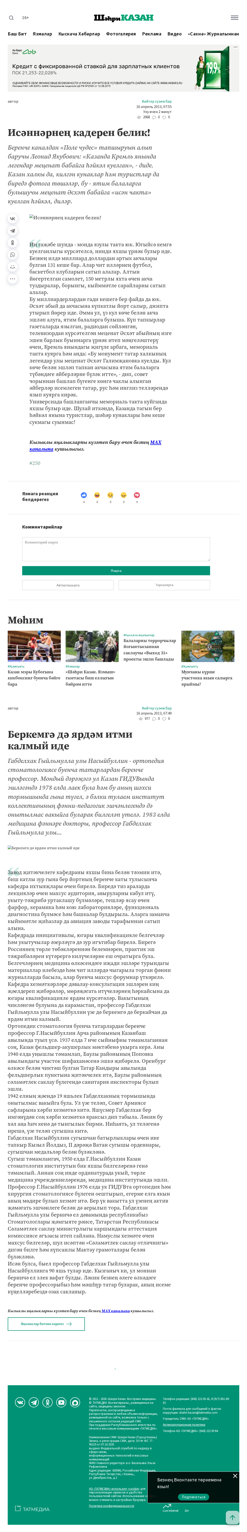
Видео (174, 34)
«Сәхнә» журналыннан (213, 34)
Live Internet (170, 1511)
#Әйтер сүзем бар (157, 101)
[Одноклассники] (12, 243)
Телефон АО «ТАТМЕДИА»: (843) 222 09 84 (190, 1431)
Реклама (151, 34)
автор (13, 101)
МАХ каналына (116, 1310)
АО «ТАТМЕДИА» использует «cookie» (114, 1489)
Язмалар (42, 34)
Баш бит (17, 34)
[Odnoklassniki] (47, 1402)
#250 (34, 463)
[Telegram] (12, 230)
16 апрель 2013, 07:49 (154, 713)
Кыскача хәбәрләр (79, 34)
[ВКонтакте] (12, 218)
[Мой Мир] (12, 267)
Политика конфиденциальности (111, 1506)
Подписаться (194, 1497)
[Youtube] (61, 1402)
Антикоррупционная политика (184, 1425)
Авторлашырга (68, 585)
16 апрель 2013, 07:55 (154, 106)
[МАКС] (75, 1402)
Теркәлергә (164, 585)
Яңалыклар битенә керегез (42, 1324)
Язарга (116, 571)
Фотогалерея (121, 34)
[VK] (20, 1402)
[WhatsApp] (12, 255)
